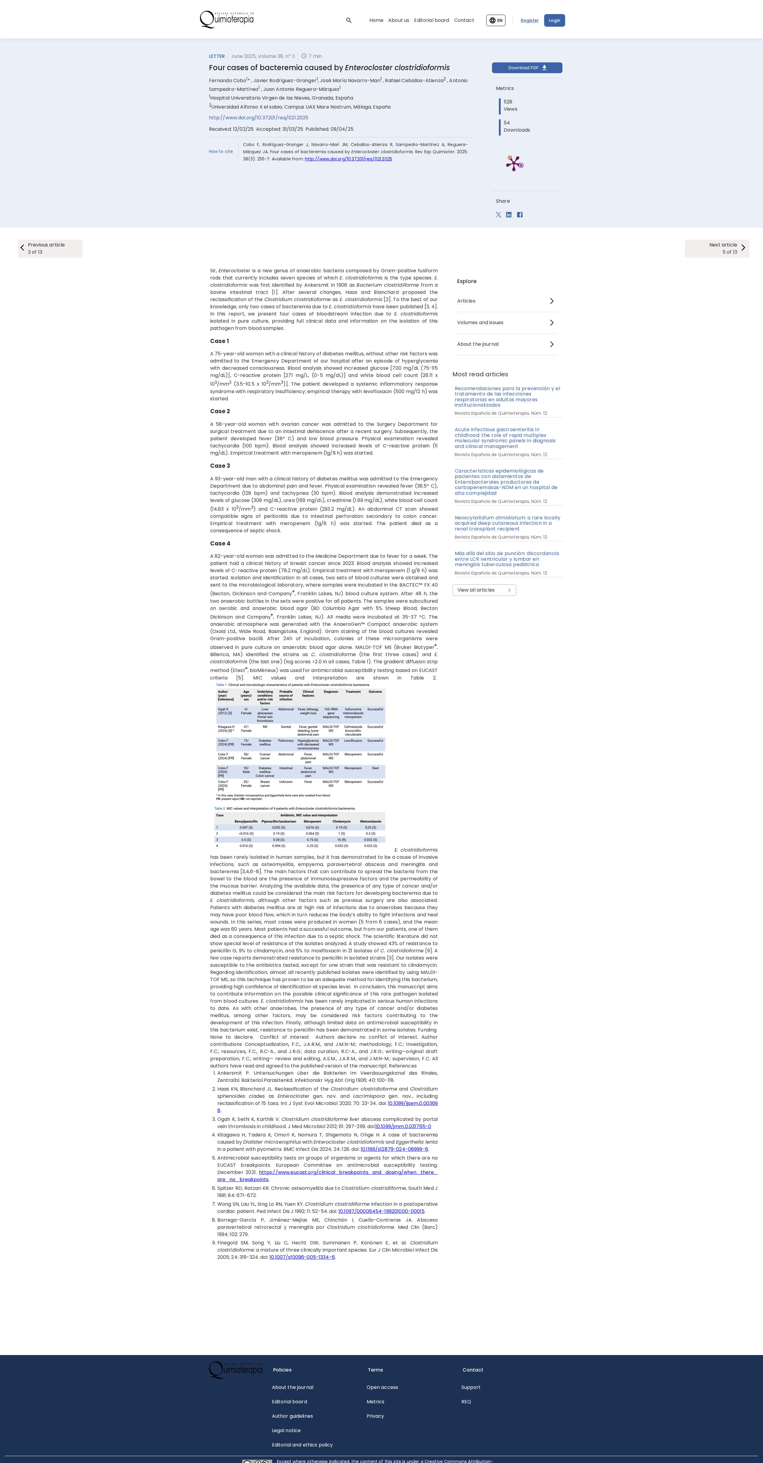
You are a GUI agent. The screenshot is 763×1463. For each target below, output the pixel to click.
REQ (466, 1401)
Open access (382, 1387)
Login (554, 20)
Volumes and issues (480, 322)
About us (398, 20)
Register (530, 20)
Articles (466, 300)
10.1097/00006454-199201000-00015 (381, 1211)
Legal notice (286, 1430)
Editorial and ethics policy (302, 1444)
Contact (464, 20)
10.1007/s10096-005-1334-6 (302, 1257)
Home (376, 20)
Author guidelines (292, 1416)
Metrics (376, 1401)
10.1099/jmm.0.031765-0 (403, 1126)
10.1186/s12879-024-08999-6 (394, 1149)
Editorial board (431, 20)
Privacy (375, 1416)
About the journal (478, 344)
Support (471, 1387)
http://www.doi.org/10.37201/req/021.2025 (258, 117)
